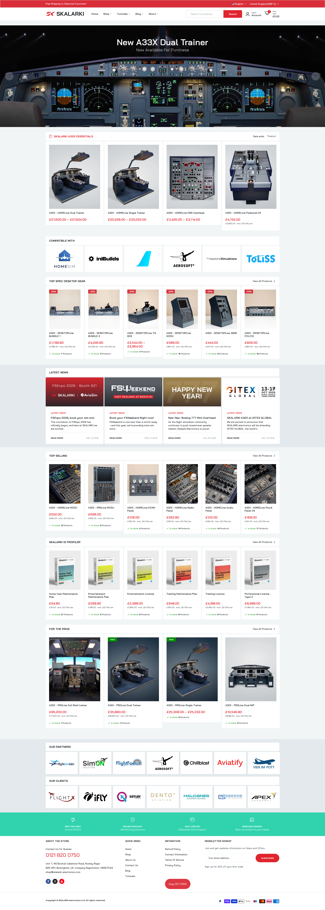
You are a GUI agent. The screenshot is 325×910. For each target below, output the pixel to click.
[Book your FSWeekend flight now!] (133, 391)
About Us (130, 859)
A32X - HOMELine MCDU (63, 507)
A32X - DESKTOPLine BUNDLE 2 (100, 335)
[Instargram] (55, 881)
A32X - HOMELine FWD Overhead (185, 212)
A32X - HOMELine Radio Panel (180, 509)
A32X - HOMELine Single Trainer (126, 212)
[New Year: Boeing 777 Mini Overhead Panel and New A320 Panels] (192, 391)
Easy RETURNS (178, 884)
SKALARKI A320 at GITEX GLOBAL (249, 417)
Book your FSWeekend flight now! (132, 417)
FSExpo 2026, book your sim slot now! (72, 419)
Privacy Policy (173, 865)
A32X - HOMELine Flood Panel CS (258, 509)
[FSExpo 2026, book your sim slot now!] (75, 391)
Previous (9, 76)
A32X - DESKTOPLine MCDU (178, 335)
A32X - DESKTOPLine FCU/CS (257, 335)
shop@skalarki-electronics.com (63, 872)
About (153, 13)
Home (94, 13)
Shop (106, 13)
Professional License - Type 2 (258, 595)
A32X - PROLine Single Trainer (184, 705)
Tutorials (122, 13)
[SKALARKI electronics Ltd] (65, 14)
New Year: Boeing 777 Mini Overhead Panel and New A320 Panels (192, 419)
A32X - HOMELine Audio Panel (219, 509)
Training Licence (215, 593)
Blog (138, 13)
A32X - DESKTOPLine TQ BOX (141, 335)
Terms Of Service (174, 859)
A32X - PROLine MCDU (101, 507)
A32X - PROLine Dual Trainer (124, 705)
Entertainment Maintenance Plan (98, 595)
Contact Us (131, 865)
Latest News (58, 413)
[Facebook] (48, 881)
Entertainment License (140, 593)
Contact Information (176, 854)
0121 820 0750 (63, 855)
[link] (97, 150)
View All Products (262, 281)
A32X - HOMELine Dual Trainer (66, 212)
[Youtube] (61, 881)
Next (315, 76)
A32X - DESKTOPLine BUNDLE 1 (61, 335)
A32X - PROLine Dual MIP (239, 705)
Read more (57, 438)
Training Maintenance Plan (181, 593)
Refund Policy (172, 849)
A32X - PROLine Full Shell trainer (68, 705)
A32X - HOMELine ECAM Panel (141, 509)
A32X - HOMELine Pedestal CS (243, 212)
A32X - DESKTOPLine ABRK (221, 333)
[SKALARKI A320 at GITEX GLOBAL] (251, 391)
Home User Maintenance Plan (63, 595)
